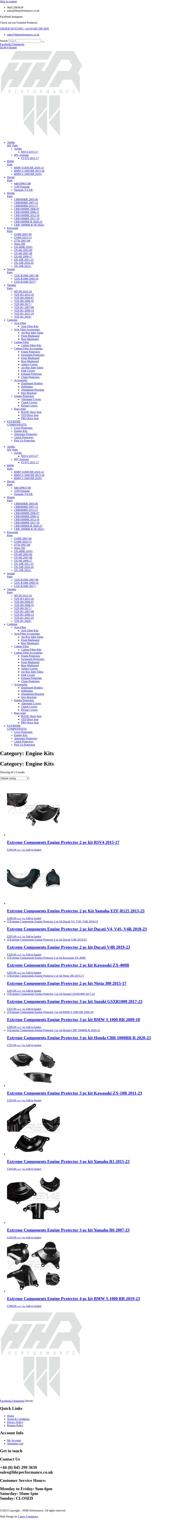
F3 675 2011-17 (30, 158)
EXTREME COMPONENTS (17, 423)
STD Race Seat (29, 415)
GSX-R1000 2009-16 (26, 278)
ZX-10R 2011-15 (23, 259)
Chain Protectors (30, 377)
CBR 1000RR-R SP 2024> (29, 224)
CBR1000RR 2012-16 (26, 215)
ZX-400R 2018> (23, 247)
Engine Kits (20, 431)
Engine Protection (24, 396)
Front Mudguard (30, 335)
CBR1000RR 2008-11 (26, 212)
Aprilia (18, 148)
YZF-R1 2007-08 (24, 307)
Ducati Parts (10, 179)
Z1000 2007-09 (22, 234)
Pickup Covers (29, 405)
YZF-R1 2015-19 (24, 313)
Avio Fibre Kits (29, 326)
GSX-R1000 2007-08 (26, 275)
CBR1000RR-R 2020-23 (28, 221)
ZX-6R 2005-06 (23, 250)
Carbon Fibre (21, 342)
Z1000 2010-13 (22, 237)
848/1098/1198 (22, 183)
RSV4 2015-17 (29, 151)
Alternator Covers (31, 399)
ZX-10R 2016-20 (24, 262)
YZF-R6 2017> (23, 304)
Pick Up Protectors (24, 440)
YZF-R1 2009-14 (24, 310)
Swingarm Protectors (32, 354)
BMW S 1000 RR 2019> (28, 174)
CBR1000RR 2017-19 (26, 218)
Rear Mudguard (30, 339)
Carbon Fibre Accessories (28, 348)
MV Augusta (21, 155)
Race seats (20, 408)
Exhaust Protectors (31, 373)
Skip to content (8, 1)
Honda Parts (11, 195)
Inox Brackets (29, 392)
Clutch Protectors (23, 437)
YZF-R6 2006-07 (24, 297)
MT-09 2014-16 (23, 291)
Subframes (27, 386)
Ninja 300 (19, 243)
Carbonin (12, 319)
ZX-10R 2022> (22, 266)
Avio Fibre (20, 323)
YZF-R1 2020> (23, 316)
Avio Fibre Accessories (27, 329)
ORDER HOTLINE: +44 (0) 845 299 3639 (24, 28)
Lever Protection (23, 427)
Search (4, 40)
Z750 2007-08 (22, 240)
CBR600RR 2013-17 (26, 205)
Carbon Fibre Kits (31, 345)
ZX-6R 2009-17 (23, 256)
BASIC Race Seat (31, 411)
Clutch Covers (29, 402)
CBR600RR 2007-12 (26, 202)
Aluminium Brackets (32, 389)
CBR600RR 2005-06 (26, 199)
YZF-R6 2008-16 (24, 300)
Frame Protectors (30, 351)
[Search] (42, 41)
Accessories (20, 380)
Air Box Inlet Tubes (32, 332)
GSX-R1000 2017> (25, 281)
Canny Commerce (28, 1516)
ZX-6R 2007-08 (23, 253)
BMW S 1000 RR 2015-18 (29, 170)
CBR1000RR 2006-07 (26, 208)
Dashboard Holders (32, 383)
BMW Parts (10, 163)
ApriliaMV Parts (12, 144)
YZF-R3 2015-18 (24, 294)
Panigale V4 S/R (23, 189)
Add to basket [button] (33, 849)
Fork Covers (28, 370)
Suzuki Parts (11, 271)
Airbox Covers (29, 364)
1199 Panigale (22, 186)
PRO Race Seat (29, 418)
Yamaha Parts (11, 287)
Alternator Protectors (25, 434)
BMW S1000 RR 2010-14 (29, 167)
